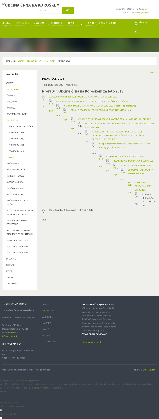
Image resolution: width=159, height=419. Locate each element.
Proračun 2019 (16, 151)
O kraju (11, 107)
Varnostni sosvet (16, 175)
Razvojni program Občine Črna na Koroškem (20, 212)
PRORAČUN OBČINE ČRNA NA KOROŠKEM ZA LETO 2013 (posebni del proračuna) (100, 105)
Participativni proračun (21, 126)
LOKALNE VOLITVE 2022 (17, 246)
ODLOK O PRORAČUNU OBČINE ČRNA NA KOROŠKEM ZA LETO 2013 (101, 110)
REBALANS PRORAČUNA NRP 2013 (136, 165)
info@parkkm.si (9, 336)
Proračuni (12, 120)
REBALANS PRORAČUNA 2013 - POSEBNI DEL (133, 160)
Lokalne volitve (14, 283)
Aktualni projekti (16, 194)
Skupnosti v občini (16, 169)
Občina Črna (12, 89)
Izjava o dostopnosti (91, 342)
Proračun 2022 (16, 132)
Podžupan (12, 101)
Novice (9, 271)
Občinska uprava (15, 182)
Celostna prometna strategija (17, 222)
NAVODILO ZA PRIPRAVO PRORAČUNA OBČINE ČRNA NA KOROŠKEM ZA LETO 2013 (114, 119)
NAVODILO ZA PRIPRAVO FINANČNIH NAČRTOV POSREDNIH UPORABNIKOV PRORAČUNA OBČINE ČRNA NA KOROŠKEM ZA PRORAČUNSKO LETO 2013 (119, 135)
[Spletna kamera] (105, 11)
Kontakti (10, 265)
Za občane (11, 258)
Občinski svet (14, 163)
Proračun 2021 (16, 138)
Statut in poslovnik (17, 114)
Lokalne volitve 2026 (17, 252)
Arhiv (11, 157)
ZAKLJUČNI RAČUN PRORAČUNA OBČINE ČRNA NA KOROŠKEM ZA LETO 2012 (83, 96)
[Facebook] (85, 11)
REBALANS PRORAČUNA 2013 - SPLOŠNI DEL (126, 156)
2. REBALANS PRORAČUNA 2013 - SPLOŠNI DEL (143, 186)
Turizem (10, 277)
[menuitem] (7, 24)
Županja (11, 95)
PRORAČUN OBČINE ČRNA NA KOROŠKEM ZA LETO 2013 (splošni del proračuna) (92, 101)
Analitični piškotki (8, 413)
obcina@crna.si (142, 12)
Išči (67, 10)
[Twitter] (95, 11)
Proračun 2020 (16, 145)
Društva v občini (15, 188)
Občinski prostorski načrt (17, 202)
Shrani (3, 391)
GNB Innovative (150, 369)
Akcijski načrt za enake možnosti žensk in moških (20, 232)
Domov (9, 83)
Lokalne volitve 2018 (17, 240)
